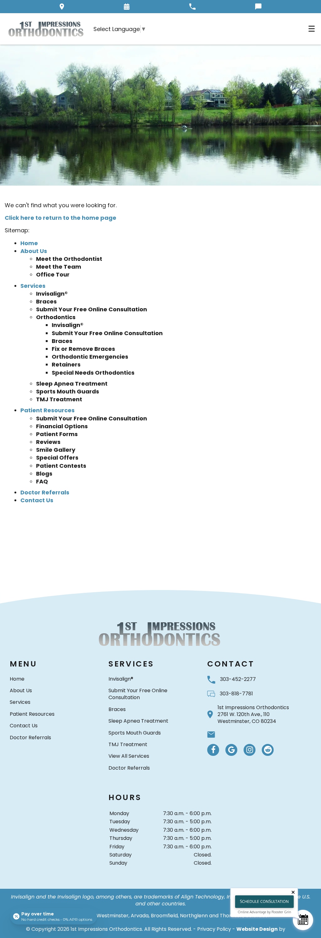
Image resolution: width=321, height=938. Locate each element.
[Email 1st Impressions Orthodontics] (211, 734)
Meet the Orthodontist (69, 259)
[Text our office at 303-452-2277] (258, 6)
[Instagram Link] (249, 750)
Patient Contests (61, 466)
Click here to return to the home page (60, 218)
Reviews (48, 442)
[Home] (46, 29)
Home (29, 243)
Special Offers (57, 457)
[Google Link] (231, 750)
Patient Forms (57, 434)
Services (32, 286)
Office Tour (53, 274)
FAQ (42, 481)
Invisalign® (52, 294)
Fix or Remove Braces (83, 349)
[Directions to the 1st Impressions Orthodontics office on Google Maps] (62, 6)
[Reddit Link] (268, 750)
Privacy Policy (214, 929)
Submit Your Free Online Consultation (91, 309)
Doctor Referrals (44, 492)
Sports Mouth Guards (67, 391)
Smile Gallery (55, 450)
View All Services (128, 756)
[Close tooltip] (293, 892)
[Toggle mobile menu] (311, 28)
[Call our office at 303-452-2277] (192, 6)
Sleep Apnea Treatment (72, 383)
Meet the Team (58, 267)
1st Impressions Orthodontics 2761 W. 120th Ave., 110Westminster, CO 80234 (253, 714)
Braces (46, 301)
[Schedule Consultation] (303, 920)
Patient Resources (47, 410)
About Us (33, 251)
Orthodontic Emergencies (90, 357)
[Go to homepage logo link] (160, 634)
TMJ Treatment (59, 399)
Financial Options (62, 426)
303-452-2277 (238, 679)
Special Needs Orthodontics (93, 373)
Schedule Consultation (264, 901)
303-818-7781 (236, 693)
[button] (126, 6)
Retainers (66, 364)
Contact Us (36, 500)
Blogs (44, 473)
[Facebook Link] (213, 750)
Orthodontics (56, 317)
